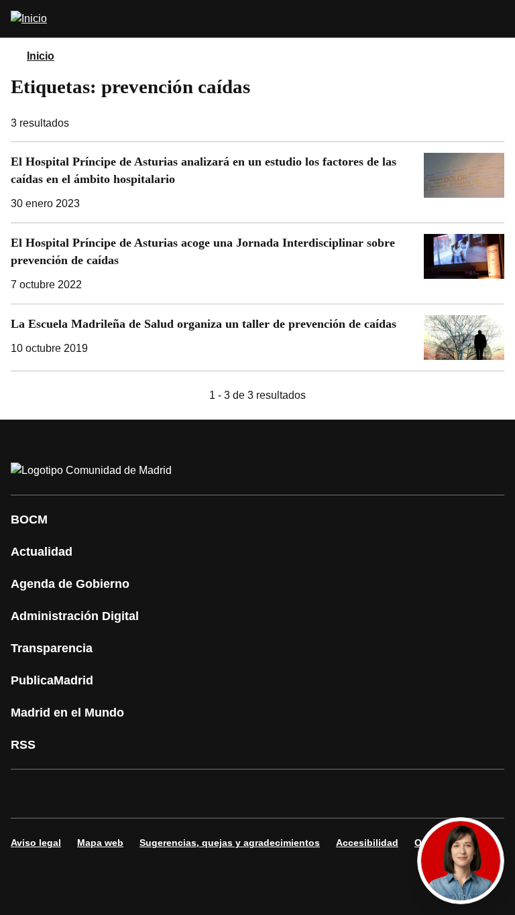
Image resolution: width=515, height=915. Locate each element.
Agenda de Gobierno (70, 584)
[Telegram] (351, 793)
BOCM (29, 519)
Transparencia (52, 648)
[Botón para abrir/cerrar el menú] (496, 19)
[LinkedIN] (190, 793)
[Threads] (391, 793)
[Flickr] (311, 793)
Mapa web (100, 842)
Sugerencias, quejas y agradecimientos (229, 842)
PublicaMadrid (52, 680)
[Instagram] (70, 793)
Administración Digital (75, 616)
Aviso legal (36, 842)
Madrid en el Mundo (67, 712)
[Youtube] (150, 793)
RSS (23, 744)
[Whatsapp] (230, 793)
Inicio (40, 56)
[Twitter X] (110, 793)
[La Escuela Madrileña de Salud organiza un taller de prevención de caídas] (257, 337)
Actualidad (41, 551)
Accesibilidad (367, 842)
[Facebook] (29, 793)
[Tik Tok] (271, 793)
